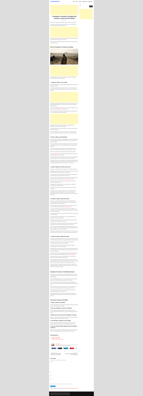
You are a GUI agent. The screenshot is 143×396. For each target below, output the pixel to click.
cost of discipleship (72, 254)
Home (74, 1)
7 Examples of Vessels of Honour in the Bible (57, 339)
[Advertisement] (64, 10)
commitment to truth (67, 206)
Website (51, 379)
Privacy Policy (84, 1)
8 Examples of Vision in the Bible (55, 337)
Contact (80, 1)
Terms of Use (90, 1)
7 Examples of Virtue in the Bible (55, 338)
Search (91, 6)
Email (51, 375)
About (77, 1)
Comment (51, 361)
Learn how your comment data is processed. (70, 388)
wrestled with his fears (56, 153)
